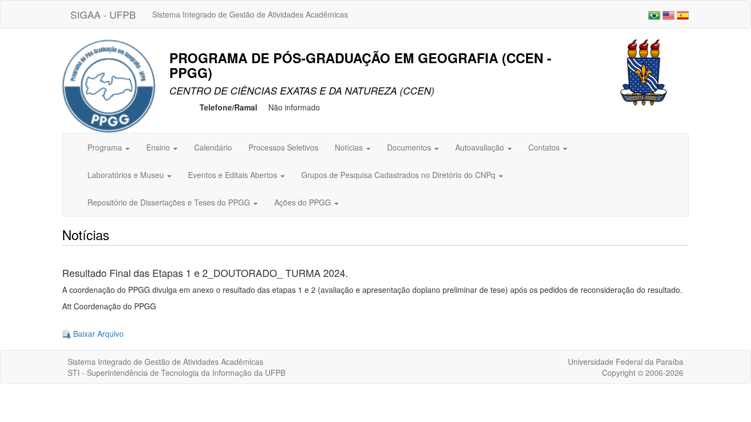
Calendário (213, 147)
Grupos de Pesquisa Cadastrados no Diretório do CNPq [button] (399, 174)
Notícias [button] (350, 147)
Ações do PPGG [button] (303, 202)
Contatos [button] (545, 147)
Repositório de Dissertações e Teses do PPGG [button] (169, 202)
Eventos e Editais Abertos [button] (233, 174)
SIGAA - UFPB (103, 14)
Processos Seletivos (283, 147)
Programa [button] (105, 147)
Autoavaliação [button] (480, 147)
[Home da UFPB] (643, 71)
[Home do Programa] (109, 85)
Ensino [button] (159, 147)
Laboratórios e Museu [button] (126, 174)
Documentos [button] (410, 147)
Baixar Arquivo (97, 333)
